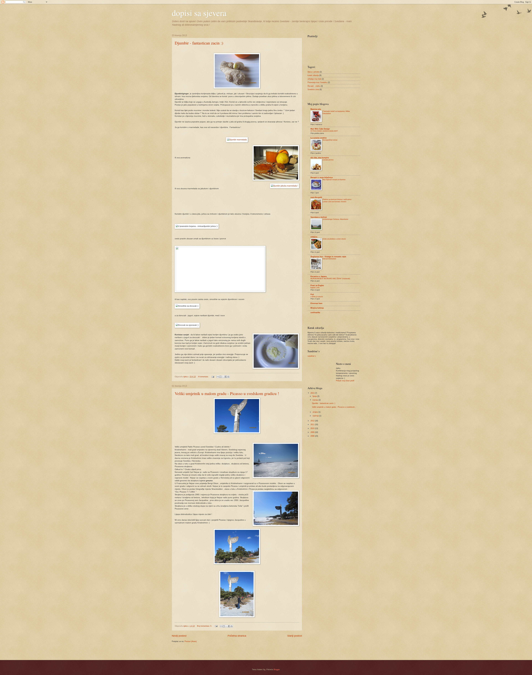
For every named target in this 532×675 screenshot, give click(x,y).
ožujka (315, 412)
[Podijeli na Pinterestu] (228, 376)
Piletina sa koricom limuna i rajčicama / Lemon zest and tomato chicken (337, 200)
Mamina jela (315, 109)
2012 (312, 421)
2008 (312, 436)
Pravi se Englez (317, 285)
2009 (312, 432)
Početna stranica (237, 635)
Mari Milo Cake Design (320, 129)
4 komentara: (203, 377)
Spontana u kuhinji (318, 217)
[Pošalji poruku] (213, 377)
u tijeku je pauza (316, 297)
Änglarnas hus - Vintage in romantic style (328, 257)
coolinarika (315, 312)
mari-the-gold (316, 197)
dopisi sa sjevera (199, 12)
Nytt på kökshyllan (329, 259)
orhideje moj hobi (314, 79)
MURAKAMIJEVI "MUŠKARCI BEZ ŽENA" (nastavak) (330, 279)
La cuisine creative (318, 138)
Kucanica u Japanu (318, 276)
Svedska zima (313, 89)
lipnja (315, 396)
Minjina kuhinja (317, 308)
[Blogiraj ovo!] (220, 376)
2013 (312, 393)
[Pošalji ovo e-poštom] (217, 376)
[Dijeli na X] (223, 376)
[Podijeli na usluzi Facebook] (225, 376)
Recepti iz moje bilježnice (321, 177)
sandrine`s (312, 356)
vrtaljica (313, 237)
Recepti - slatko (314, 86)
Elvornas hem (316, 303)
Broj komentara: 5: (204, 626)
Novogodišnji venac (330, 140)
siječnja (316, 416)
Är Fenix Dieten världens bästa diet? (324, 131)
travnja (316, 400)
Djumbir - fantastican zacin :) (199, 43)
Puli (312, 294)
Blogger (277, 669)
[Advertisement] (188, 651)
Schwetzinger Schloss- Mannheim (335, 219)
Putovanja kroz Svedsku (317, 82)
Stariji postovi (294, 635)
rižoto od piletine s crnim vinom (334, 239)
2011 (312, 424)
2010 (312, 428)
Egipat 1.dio (314, 288)
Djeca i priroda (313, 72)
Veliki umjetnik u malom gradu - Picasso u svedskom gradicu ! (227, 393)
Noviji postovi (179, 635)
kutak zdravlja (313, 75)
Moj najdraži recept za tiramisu (334, 180)
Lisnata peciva (328, 160)
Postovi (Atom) (191, 641)
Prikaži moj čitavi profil (345, 381)
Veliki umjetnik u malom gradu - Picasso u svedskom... (334, 407)
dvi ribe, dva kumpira (319, 158)
